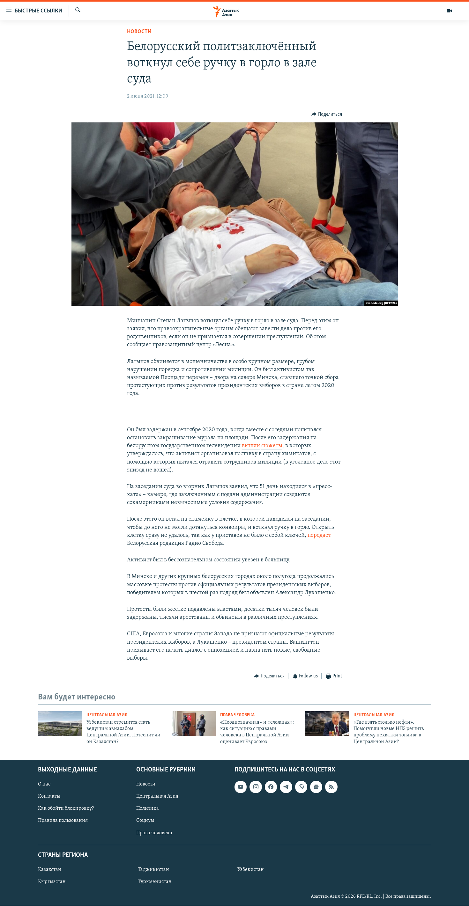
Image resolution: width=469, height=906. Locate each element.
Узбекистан (250, 869)
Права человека (237, 715)
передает (319, 535)
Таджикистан (153, 869)
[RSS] (331, 787)
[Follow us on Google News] (316, 787)
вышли (251, 446)
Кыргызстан (52, 881)
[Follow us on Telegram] (286, 787)
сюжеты (271, 446)
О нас (44, 784)
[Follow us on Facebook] (271, 787)
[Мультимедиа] (449, 10)
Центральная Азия (107, 715)
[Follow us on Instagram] (255, 787)
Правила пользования (63, 820)
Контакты (49, 796)
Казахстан (49, 869)
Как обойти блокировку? (66, 808)
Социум (145, 820)
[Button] (326, 114)
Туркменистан (155, 881)
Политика (147, 808)
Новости (139, 32)
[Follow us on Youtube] (240, 787)
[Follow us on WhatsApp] (301, 787)
